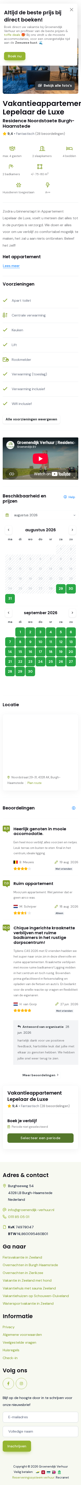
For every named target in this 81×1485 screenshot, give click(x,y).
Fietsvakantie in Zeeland (22, 1257)
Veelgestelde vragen (19, 1342)
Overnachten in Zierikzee (23, 1272)
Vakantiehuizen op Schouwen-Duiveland (36, 1295)
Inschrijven (16, 1446)
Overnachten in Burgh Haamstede (30, 1265)
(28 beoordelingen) (50, 133)
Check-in (10, 1358)
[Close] (71, 9)
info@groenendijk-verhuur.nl (31, 1209)
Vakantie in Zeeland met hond (27, 1280)
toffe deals (12, 35)
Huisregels (11, 1350)
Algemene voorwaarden (22, 1334)
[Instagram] (21, 1383)
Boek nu (15, 56)
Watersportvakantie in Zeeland (28, 1303)
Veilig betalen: (23, 1472)
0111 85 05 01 (18, 1216)
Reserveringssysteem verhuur (33, 1477)
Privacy (9, 1327)
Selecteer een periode (40, 1138)
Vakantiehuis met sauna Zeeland (29, 1288)
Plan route (34, 783)
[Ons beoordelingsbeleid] (73, 808)
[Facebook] (8, 1383)
